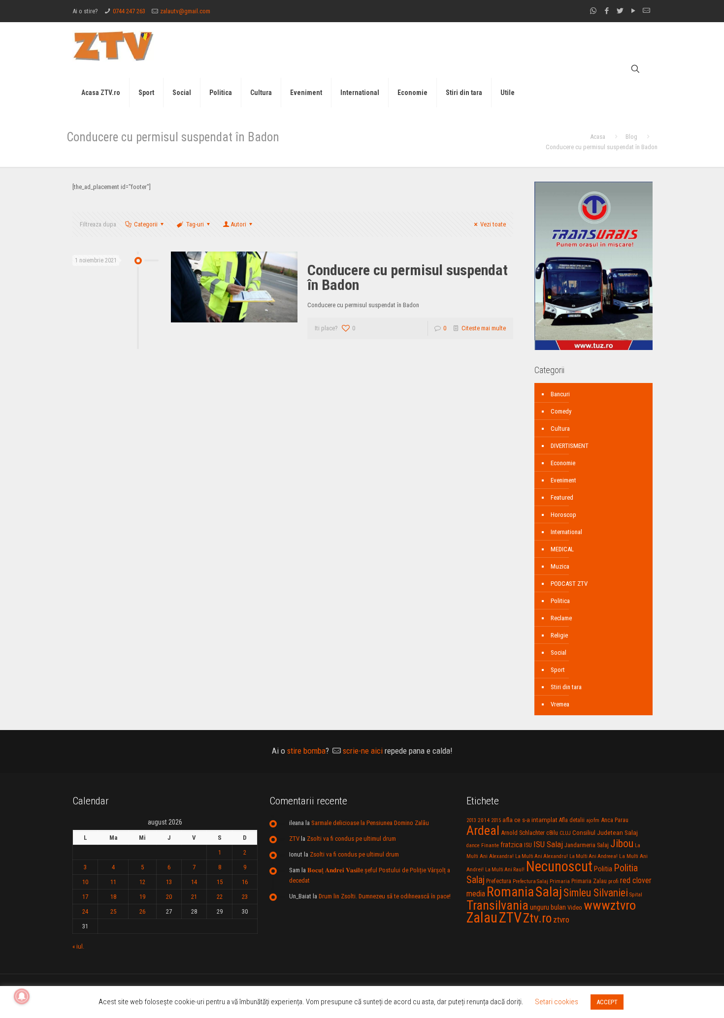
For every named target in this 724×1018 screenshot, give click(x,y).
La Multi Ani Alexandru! (541, 856)
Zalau (481, 917)
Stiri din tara (566, 687)
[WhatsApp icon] (593, 10)
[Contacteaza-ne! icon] (646, 10)
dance (473, 845)
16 (245, 882)
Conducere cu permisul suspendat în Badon (407, 277)
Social (558, 652)
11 (113, 882)
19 (142, 896)
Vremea (560, 704)
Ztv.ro (537, 918)
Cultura (560, 428)
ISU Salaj (548, 844)
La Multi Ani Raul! (505, 869)
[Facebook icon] (606, 10)
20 (169, 896)
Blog (631, 136)
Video (574, 907)
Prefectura (498, 881)
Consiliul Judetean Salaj (605, 832)
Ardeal (482, 830)
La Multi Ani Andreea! (593, 856)
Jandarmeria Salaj (586, 845)
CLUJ (565, 833)
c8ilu (552, 832)
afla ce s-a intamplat (530, 820)
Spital (635, 894)
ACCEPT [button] (607, 1002)
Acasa (597, 136)
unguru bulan (548, 907)
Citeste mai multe (483, 328)
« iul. (78, 946)
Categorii (146, 224)
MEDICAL (562, 549)
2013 (471, 820)
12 (142, 882)
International (566, 532)
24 (85, 911)
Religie (559, 635)
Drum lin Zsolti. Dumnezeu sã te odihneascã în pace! (385, 896)
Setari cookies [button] (556, 1001)
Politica (560, 600)
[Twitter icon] (620, 10)
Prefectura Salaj (530, 881)
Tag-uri (195, 224)
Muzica (560, 566)
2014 (484, 820)
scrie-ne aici (363, 751)
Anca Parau (614, 820)
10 (85, 882)
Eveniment (563, 480)
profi (613, 881)
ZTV (294, 838)
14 (194, 882)
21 (194, 896)
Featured (562, 497)
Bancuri (560, 394)
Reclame (561, 618)
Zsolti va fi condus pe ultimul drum (351, 838)
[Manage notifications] (22, 996)
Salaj (548, 892)
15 (220, 882)
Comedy (561, 411)
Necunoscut (559, 866)
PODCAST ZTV (569, 583)
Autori (238, 224)
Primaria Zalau (589, 881)
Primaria (560, 881)
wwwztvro (610, 905)
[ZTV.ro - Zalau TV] (113, 45)
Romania (510, 892)
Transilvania (497, 905)
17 (85, 896)
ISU (528, 845)
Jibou (621, 843)
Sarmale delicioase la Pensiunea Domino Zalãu (370, 823)
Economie (563, 463)
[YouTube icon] (633, 10)
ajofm (592, 820)
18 (113, 896)
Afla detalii (572, 820)
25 (113, 911)
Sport (558, 669)
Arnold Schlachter (523, 832)
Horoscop (563, 514)
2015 (496, 820)
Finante (490, 845)
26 (142, 911)
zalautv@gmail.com (185, 11)
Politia (603, 868)
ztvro (561, 919)
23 (245, 896)
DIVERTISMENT (570, 445)
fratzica (511, 844)
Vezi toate (493, 224)
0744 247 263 (129, 11)
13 (169, 882)
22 (220, 896)
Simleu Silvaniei (595, 893)
